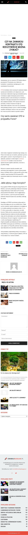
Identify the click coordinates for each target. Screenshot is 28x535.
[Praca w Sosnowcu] (4, 295)
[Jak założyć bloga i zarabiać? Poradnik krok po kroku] (4, 491)
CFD (2, 90)
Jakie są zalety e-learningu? (17, 397)
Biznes (14, 38)
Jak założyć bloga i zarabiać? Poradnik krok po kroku (17, 489)
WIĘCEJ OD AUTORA (8, 282)
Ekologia (3, 526)
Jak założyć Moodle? (15, 390)
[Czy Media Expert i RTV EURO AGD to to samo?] (4, 406)
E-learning (4, 515)
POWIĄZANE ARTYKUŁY (8, 280)
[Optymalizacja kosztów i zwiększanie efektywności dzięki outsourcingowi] (4, 288)
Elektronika (4, 519)
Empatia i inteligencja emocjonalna (11, 512)
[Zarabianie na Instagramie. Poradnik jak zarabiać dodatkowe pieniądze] (4, 483)
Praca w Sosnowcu (14, 293)
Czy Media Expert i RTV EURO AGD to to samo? (18, 405)
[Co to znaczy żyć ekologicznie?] (14, 361)
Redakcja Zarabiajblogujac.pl (11, 53)
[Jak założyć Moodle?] (4, 392)
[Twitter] (16, 473)
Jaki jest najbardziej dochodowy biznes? (15, 384)
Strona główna (4, 35)
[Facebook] (12, 473)
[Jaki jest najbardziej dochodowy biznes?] (4, 385)
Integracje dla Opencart (23, 254)
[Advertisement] (14, 19)
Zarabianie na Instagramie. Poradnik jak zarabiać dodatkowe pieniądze (16, 483)
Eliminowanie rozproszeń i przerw (10, 510)
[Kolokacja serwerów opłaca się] (4, 498)
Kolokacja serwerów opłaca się (17, 497)
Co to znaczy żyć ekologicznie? (10, 373)
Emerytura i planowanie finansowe (11, 508)
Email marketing (5, 524)
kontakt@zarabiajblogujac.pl (19, 469)
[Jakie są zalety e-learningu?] (4, 399)
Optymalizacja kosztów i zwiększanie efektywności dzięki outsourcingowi (16, 288)
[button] (26, 2)
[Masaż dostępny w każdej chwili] (4, 302)
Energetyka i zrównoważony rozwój (11, 522)
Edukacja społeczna (6, 517)
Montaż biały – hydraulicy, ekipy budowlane (6, 255)
